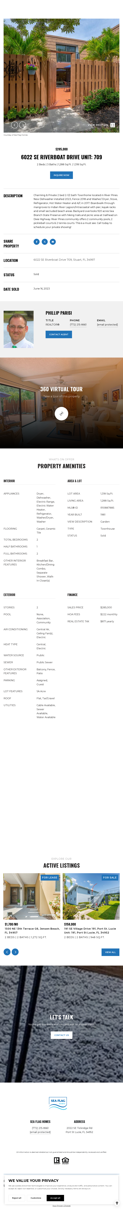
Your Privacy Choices (61, 1206)
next (22, 124)
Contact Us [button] (61, 1035)
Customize (36, 1198)
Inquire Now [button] (61, 175)
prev (14, 124)
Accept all (55, 1198)
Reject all (16, 1198)
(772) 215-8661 (78, 324)
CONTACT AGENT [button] (58, 334)
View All (110, 952)
